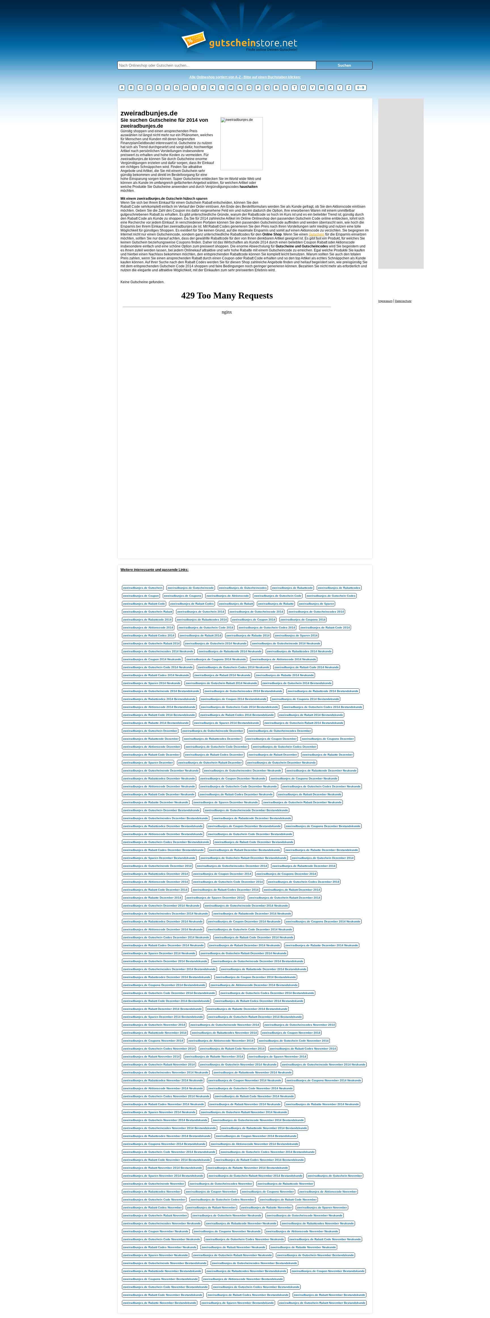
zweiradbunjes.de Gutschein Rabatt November (155, 1215)
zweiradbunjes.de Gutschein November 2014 (154, 1024)
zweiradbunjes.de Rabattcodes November (152, 1191)
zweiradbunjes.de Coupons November (268, 1191)
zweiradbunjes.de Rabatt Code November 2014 (232, 1048)
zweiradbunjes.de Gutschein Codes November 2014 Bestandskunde (268, 1151)
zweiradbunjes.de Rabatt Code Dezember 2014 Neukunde (253, 937)
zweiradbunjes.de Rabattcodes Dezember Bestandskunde (163, 826)
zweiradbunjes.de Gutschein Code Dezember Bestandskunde (250, 834)
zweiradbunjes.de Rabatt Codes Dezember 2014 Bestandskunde (259, 1000)
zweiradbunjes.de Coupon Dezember (271, 738)
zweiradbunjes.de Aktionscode (227, 595)
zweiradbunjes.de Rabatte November (266, 1207)
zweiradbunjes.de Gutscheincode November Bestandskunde (165, 1263)
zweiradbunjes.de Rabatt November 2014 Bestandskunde (162, 1167)
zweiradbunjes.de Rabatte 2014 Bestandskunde (156, 722)
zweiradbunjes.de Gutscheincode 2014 (256, 611)
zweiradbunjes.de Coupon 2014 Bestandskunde (234, 699)
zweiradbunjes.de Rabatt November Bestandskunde (329, 1294)
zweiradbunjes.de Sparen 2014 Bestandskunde (226, 722)
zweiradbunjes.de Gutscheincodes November (220, 1183)
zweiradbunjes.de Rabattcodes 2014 (202, 619)
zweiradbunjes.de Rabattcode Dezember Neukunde (321, 770)
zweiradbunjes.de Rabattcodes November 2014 (224, 1032)
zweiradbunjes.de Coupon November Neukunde (156, 1231)
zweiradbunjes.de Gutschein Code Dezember (216, 746)
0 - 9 (360, 88)
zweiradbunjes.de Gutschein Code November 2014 (294, 1040)
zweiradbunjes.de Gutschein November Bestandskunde (315, 1255)
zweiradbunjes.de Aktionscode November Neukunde (302, 1231)
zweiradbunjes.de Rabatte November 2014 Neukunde (322, 1104)
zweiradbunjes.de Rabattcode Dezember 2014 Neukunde (252, 913)
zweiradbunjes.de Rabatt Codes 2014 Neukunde (156, 675)
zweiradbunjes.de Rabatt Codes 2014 (148, 635)
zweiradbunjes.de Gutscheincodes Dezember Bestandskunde (165, 818)
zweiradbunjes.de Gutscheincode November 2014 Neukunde (324, 1064)
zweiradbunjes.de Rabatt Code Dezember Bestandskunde (253, 842)
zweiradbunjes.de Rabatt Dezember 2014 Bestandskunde (162, 1008)
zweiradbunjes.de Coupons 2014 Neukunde (216, 659)
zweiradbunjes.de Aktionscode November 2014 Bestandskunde (254, 1143)
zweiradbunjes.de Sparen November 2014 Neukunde (159, 1112)
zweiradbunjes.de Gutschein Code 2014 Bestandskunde (239, 707)
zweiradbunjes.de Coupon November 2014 (291, 1032)
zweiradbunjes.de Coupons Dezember (328, 738)
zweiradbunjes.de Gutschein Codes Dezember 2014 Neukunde (166, 937)
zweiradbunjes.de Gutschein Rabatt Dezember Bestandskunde (243, 857)
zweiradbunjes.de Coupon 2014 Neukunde (152, 659)
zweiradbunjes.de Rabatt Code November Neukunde (325, 1239)
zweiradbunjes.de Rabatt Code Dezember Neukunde (159, 794)
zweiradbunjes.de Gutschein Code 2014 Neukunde (158, 667)
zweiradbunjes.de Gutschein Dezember (150, 730)
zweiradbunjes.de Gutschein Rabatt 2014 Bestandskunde (303, 722)
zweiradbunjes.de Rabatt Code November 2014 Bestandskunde (166, 1159)
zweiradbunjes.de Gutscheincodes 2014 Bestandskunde (243, 691)
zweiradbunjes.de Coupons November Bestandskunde (160, 1279)
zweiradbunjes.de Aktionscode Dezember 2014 (155, 881)
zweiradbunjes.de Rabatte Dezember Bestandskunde (321, 850)
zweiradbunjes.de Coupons (182, 595)
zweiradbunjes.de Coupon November (211, 1191)
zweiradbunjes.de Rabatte (276, 603)
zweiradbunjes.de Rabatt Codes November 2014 (303, 1048)
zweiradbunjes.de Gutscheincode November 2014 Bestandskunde (258, 1120)
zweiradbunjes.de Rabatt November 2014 (151, 1056)
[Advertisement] (224, 103)
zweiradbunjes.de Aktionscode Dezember (151, 746)
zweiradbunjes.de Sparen (316, 603)
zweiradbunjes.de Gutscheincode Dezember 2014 (157, 865)
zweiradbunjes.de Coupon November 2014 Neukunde (244, 1080)
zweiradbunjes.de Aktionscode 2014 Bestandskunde (159, 707)
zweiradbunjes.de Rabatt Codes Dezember (214, 754)
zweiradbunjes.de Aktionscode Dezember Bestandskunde (163, 834)
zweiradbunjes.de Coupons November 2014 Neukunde (323, 1080)
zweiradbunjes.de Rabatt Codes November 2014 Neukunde (163, 1104)
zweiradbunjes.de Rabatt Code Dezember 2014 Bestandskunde (166, 1000)
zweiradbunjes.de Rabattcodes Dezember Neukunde (159, 778)
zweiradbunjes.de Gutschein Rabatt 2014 (151, 643)
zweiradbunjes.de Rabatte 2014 (248, 635)
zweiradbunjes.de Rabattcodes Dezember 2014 (155, 873)
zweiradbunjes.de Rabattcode (292, 587)
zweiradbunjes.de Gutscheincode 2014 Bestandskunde (161, 691)
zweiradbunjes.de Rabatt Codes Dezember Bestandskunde (163, 850)
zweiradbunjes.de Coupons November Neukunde (227, 1231)
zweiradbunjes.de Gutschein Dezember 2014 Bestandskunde (165, 961)
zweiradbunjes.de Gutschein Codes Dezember (284, 746)
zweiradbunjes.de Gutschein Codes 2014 (266, 627)
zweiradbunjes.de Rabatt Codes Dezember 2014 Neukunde (163, 945)
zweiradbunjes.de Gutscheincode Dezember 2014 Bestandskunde (257, 961)
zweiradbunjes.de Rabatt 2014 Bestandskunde (311, 714)
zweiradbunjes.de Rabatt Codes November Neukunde (160, 1247)
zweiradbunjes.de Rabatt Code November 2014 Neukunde (254, 1096)
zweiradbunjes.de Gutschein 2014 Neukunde (216, 643)
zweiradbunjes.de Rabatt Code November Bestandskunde (162, 1294)
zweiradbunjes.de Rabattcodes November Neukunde (318, 1223)
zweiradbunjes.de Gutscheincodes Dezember (279, 730)
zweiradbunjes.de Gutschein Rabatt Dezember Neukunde (302, 802)
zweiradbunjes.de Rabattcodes (339, 587)
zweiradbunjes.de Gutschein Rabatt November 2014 (159, 1064)
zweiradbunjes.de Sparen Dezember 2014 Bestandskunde (163, 1016)
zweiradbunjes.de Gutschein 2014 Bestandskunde (297, 683)
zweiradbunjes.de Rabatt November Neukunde (233, 1247)
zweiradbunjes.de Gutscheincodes (243, 587)
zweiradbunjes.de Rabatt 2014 (200, 635)
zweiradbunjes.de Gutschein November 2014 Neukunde (238, 1064)
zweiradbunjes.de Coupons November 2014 (153, 1040)
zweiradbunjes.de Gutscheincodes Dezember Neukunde (242, 770)
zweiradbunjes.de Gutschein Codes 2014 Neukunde (233, 667)
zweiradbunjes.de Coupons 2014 (303, 619)
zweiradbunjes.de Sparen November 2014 (277, 1056)
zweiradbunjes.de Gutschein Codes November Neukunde (244, 1239)
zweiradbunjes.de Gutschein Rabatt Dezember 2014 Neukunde (243, 953)
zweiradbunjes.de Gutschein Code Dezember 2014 (228, 881)
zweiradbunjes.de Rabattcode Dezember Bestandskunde (252, 818)
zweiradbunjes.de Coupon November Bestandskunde (328, 1271)
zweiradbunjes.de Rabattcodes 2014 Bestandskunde (159, 699)
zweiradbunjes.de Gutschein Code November (154, 1199)
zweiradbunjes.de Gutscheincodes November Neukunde (162, 1223)
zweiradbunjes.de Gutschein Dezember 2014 (323, 857)
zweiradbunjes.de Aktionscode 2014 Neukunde (283, 659)
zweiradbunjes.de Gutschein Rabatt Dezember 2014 (284, 897)
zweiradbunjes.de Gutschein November (335, 1175)
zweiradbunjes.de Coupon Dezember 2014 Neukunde (244, 921)
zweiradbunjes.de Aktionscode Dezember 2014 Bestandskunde (254, 985)
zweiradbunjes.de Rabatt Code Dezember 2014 (155, 889)
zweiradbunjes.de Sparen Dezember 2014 (215, 897)
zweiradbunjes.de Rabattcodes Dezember (212, 738)
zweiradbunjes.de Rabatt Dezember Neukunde (309, 794)
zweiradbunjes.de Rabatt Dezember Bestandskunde (244, 850)
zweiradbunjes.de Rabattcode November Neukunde (241, 1223)
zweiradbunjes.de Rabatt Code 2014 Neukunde (306, 667)
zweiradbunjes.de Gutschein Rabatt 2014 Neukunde (221, 683)
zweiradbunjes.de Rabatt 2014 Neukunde (222, 675)
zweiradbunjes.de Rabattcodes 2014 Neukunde (299, 651)
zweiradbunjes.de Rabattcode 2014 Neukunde (230, 651)
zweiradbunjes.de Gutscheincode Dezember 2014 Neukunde (246, 905)
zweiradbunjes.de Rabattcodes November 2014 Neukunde (163, 1080)
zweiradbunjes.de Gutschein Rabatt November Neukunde (232, 1255)
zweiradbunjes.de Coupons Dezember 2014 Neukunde (323, 921)
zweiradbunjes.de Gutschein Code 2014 (205, 627)
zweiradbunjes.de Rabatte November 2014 (214, 1056)
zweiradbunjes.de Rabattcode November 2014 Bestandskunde (264, 1128)
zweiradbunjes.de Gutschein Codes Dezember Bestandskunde (166, 842)
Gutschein (316, 234)
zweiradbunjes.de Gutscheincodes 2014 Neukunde (158, 651)
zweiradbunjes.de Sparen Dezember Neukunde (225, 802)
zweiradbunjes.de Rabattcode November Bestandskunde (162, 1271)
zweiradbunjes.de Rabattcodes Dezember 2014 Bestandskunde (166, 977)
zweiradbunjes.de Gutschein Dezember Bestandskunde (161, 810)
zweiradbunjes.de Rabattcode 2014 (147, 619)
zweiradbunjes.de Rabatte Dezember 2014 (152, 897)
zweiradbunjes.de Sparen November (322, 1207)
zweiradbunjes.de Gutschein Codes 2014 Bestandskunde (322, 707)
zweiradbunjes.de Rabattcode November (285, 1183)
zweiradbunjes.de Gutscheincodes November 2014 (299, 1024)
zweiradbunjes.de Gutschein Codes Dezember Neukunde (321, 786)
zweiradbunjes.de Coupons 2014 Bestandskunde (305, 699)
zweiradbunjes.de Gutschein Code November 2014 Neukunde (250, 1088)
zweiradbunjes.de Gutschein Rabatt (147, 611)
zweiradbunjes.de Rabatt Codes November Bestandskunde (248, 1294)
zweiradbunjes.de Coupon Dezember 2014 (222, 873)
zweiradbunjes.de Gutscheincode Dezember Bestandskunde (246, 810)
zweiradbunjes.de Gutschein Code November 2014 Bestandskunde (169, 1151)
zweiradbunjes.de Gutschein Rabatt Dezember (210, 762)
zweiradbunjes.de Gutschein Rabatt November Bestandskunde (322, 1302)
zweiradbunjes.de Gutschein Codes (331, 595)
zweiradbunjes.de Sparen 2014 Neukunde (152, 683)
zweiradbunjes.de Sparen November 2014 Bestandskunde (163, 1175)
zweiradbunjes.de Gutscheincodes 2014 (316, 611)
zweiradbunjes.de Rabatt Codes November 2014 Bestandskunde (259, 1159)
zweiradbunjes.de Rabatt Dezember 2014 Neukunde (244, 945)
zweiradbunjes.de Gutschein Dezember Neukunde (281, 762)
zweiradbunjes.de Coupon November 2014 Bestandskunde (256, 1136)
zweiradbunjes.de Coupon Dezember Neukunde (232, 778)
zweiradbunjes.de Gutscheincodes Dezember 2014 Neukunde (165, 913)
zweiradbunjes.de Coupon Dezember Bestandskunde (244, 826)
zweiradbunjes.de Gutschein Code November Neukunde (161, 1239)
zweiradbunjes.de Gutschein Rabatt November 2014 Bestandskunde (255, 1175)
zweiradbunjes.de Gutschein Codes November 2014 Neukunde (166, 1096)
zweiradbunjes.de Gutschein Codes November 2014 (159, 1048)
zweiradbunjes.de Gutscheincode (191, 587)
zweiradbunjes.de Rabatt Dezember (272, 754)
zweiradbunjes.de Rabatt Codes (192, 603)
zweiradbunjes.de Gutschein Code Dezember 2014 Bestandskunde (169, 993)
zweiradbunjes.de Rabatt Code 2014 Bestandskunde (159, 714)
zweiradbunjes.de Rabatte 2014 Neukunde (285, 675)
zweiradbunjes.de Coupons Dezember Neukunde (304, 778)
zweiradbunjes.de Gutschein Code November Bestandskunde (165, 1286)
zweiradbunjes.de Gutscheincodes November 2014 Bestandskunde (169, 1128)
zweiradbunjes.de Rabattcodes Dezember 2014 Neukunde (163, 921)
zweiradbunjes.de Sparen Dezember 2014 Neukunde (159, 953)
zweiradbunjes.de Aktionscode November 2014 (221, 1040)
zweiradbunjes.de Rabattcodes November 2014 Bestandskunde (167, 1136)
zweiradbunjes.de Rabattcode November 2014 (155, 1032)
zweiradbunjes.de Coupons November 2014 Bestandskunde (164, 1143)
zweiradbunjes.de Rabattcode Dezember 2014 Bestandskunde (264, 969)
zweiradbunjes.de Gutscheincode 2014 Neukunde (286, 643)
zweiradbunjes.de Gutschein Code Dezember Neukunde (238, 786)
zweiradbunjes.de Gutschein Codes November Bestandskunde (256, 1286)
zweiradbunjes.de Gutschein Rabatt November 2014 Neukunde (244, 1112)
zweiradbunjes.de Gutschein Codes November (223, 1199)
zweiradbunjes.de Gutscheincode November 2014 (224, 1024)
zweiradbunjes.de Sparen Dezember (148, 762)
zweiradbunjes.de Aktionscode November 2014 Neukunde (163, 1088)
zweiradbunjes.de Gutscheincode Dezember (212, 730)
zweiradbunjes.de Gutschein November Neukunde (226, 1215)
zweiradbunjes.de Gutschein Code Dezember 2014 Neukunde (250, 929)
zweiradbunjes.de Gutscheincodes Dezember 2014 (232, 865)
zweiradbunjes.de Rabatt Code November (288, 1199)
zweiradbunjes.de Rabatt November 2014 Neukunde (245, 1104)
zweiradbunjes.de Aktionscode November (328, 1191)
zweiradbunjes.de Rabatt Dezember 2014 (292, 889)
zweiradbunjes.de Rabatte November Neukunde (303, 1247)
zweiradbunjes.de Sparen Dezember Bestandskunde (159, 857)
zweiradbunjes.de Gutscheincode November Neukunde (305, 1215)
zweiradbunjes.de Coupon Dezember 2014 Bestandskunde (256, 977)
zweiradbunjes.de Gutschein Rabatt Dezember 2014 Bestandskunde (255, 1016)
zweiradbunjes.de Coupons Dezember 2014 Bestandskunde (164, 985)
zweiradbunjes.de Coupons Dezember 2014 (286, 873)
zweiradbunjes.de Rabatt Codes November (152, 1207)
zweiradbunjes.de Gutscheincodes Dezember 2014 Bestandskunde (169, 969)
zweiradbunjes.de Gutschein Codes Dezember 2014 (303, 881)
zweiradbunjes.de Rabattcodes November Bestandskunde (246, 1271)
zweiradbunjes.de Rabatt (236, 603)
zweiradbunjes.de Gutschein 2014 (200, 611)
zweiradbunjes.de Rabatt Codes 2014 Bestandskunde (237, 714)
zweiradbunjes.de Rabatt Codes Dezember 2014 (226, 889)
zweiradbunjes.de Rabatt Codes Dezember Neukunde (236, 794)
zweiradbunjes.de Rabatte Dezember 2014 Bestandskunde (247, 1008)
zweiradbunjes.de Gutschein (142, 587)
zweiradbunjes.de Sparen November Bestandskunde (237, 1302)
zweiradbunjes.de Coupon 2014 (253, 619)
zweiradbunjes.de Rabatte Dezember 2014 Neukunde (321, 945)
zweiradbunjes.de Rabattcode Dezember (151, 738)
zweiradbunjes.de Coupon (141, 595)
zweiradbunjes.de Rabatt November (211, 1207)
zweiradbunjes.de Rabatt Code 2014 (325, 627)
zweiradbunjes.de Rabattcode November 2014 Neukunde (253, 1072)
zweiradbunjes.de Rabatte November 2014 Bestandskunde (247, 1167)
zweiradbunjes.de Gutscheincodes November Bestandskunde (254, 1263)
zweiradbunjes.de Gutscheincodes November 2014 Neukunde (165, 1072)
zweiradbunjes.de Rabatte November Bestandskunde (159, 1302)
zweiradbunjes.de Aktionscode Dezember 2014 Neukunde (163, 929)
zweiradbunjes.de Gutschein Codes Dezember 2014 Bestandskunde (267, 993)
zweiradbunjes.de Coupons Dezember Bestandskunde (323, 826)
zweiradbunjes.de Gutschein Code (277, 595)
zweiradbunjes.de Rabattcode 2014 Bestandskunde (323, 691)
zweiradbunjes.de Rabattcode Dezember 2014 (303, 865)
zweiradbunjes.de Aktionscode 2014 (148, 627)
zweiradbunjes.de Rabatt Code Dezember (151, 754)
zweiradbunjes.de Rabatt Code (144, 603)
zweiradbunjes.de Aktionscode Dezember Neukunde (159, 786)
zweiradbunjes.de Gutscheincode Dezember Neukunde (161, 770)
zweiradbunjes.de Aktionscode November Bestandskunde (243, 1279)
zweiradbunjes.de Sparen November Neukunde (155, 1255)
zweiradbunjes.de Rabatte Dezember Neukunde (155, 802)
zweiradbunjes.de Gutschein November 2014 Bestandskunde (165, 1120)
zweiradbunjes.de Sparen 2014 (296, 635)
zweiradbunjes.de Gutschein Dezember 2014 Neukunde (161, 905)
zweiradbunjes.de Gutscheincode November (153, 1183)
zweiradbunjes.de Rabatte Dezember (327, 754)
